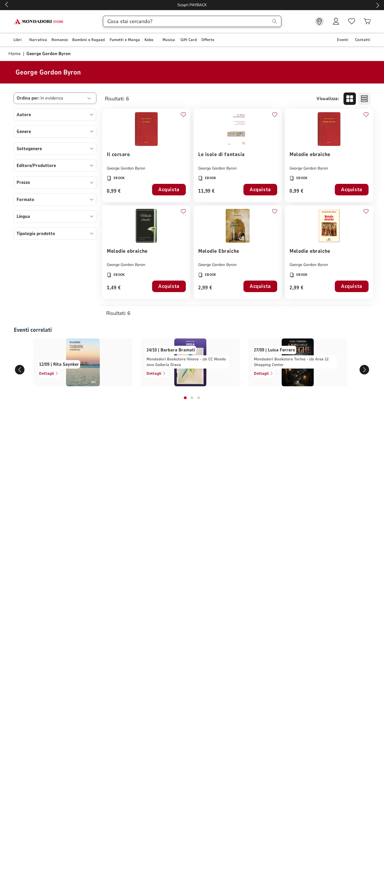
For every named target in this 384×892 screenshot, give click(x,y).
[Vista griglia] (350, 98)
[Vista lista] (364, 98)
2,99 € (205, 288)
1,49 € (114, 288)
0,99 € (114, 191)
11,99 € (206, 191)
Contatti (362, 39)
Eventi (342, 39)
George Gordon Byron (126, 168)
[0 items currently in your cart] (367, 21)
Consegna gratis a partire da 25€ (192, 5)
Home (15, 54)
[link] (319, 21)
